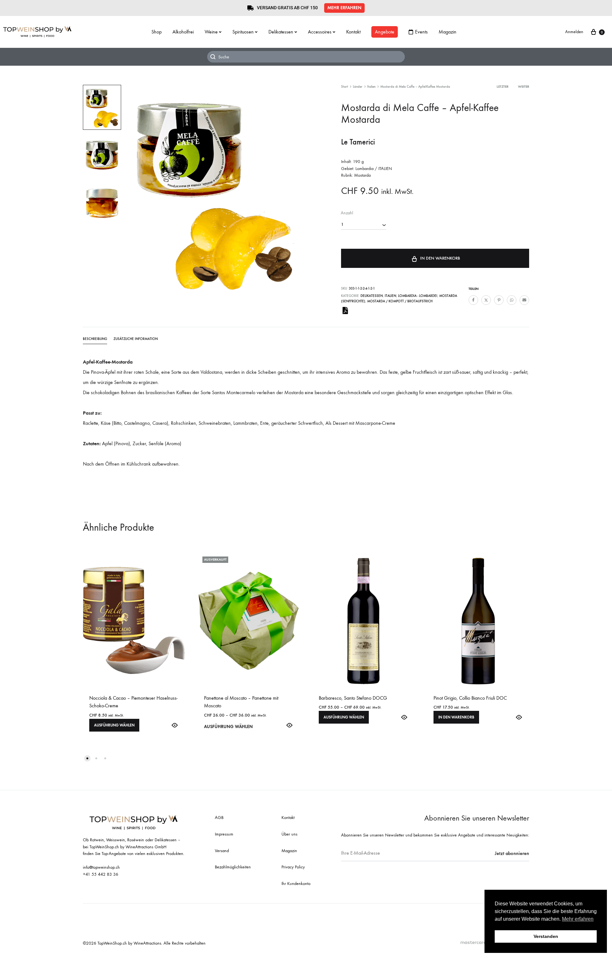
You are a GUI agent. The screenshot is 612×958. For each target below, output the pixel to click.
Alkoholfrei (183, 32)
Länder (357, 87)
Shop (156, 32)
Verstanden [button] (546, 936)
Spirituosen (243, 32)
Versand (222, 850)
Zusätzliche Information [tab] (135, 339)
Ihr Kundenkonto (295, 883)
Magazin (447, 32)
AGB (219, 817)
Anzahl (347, 213)
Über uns (289, 834)
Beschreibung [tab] (95, 339)
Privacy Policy (293, 867)
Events (421, 32)
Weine (211, 32)
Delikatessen (280, 32)
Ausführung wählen (114, 725)
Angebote (384, 32)
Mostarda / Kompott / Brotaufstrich (400, 301)
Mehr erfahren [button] (578, 919)
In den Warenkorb (440, 258)
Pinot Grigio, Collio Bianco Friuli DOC (470, 698)
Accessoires (320, 32)
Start (344, 87)
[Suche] (306, 57)
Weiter (523, 87)
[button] (344, 8)
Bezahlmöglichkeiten (233, 867)
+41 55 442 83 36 (100, 874)
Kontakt (353, 32)
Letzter (502, 87)
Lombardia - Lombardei (417, 296)
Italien (371, 87)
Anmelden (574, 31)
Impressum (224, 834)
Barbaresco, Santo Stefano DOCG (353, 698)
